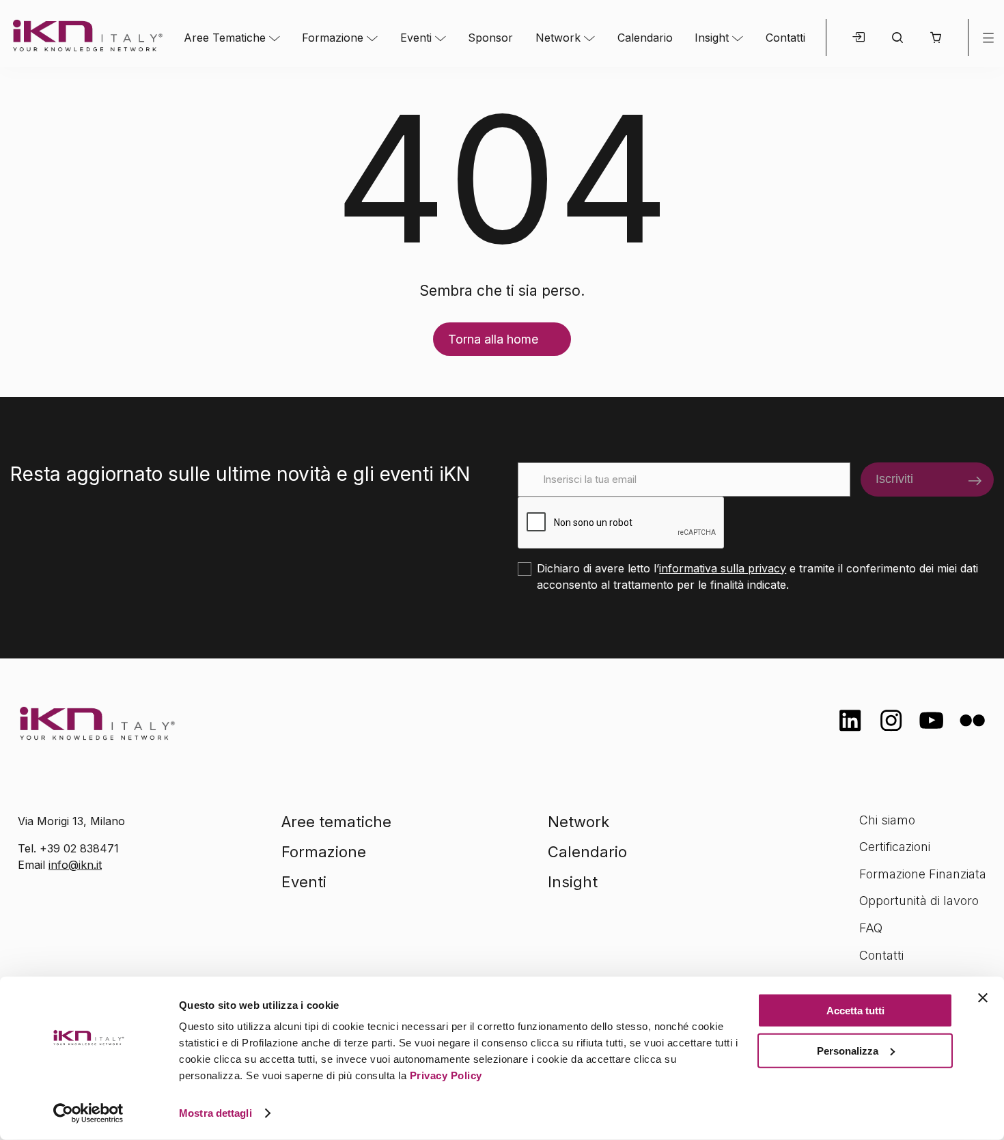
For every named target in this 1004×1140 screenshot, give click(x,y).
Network (558, 37)
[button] (935, 37)
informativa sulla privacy (722, 568)
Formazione (332, 37)
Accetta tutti (855, 1010)
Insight (712, 37)
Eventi (416, 37)
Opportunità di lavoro (919, 900)
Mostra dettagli (215, 1113)
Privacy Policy (446, 1075)
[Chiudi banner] (983, 998)
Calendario (645, 37)
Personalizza (847, 1050)
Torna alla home (493, 339)
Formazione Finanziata (922, 874)
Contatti (785, 37)
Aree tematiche (336, 822)
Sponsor (490, 37)
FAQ (870, 928)
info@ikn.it (75, 865)
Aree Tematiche (225, 37)
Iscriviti (894, 479)
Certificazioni (894, 846)
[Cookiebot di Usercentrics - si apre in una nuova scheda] (88, 1113)
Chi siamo (887, 820)
